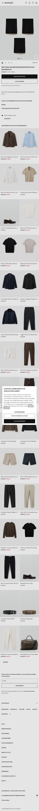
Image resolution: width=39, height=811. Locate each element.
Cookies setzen (19, 412)
